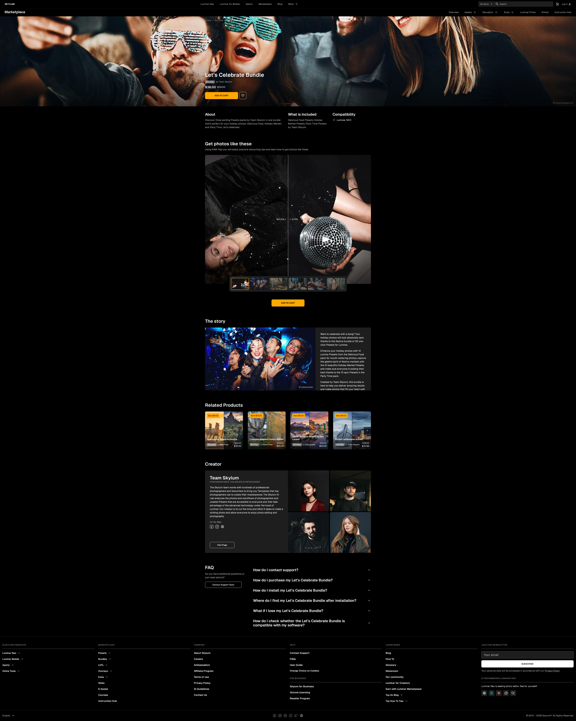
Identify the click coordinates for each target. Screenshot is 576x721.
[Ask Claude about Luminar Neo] (499, 693)
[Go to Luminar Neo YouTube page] (290, 715)
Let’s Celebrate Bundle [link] (238, 20)
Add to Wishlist (224, 426)
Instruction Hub (563, 12)
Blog (280, 4)
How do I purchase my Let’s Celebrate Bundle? (312, 580)
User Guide (296, 665)
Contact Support (299, 653)
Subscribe (527, 664)
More (293, 4)
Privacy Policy (202, 683)
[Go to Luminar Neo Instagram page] (279, 715)
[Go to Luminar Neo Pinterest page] (301, 715)
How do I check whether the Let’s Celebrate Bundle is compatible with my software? (312, 623)
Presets (104, 653)
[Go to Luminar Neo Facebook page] (274, 715)
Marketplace (265, 4)
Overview (454, 12)
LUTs (103, 665)
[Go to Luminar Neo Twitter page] (296, 715)
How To (390, 659)
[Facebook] (211, 526)
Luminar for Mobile (230, 4)
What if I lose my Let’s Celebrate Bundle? (312, 610)
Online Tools (11, 671)
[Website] (222, 526)
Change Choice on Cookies (304, 670)
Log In (566, 4)
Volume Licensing (300, 692)
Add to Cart (221, 95)
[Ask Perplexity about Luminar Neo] (492, 693)
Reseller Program (300, 698)
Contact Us (200, 695)
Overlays (105, 671)
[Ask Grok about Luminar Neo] (506, 693)
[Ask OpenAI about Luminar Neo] (484, 693)
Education (490, 12)
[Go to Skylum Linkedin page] (285, 715)
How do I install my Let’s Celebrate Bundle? (312, 590)
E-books (103, 689)
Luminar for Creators (398, 683)
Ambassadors (202, 665)
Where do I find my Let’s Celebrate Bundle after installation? (312, 600)
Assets (471, 12)
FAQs (293, 659)
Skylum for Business (302, 686)
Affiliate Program (203, 671)
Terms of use (201, 677)
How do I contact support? (312, 570)
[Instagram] (217, 526)
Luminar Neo (207, 4)
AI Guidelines (201, 689)
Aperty (249, 4)
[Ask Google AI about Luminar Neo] (513, 693)
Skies (101, 683)
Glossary (391, 665)
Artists (545, 12)
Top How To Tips (397, 701)
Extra (509, 12)
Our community (395, 677)
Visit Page (222, 545)
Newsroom (392, 671)
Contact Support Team (223, 584)
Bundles (219, 20)
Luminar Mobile (13, 659)
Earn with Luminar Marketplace (404, 689)
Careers (198, 659)
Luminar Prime (528, 12)
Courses (103, 695)
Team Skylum (225, 81)
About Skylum (202, 653)
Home (208, 20)
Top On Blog (394, 695)
